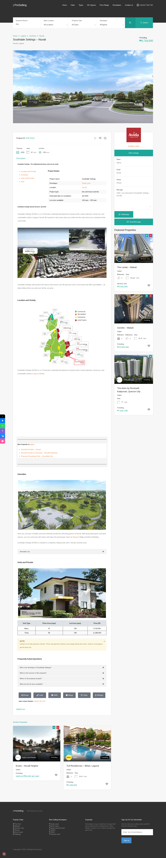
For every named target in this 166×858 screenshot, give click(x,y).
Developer (103, 20)
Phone (119, 180)
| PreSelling (20, 5)
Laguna (23, 36)
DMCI (52, 832)
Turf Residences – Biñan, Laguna (83, 766)
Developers (117, 5)
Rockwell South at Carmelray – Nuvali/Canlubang (39, 453)
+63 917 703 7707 (146, 5)
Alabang (18, 834)
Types (81, 5)
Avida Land (86, 183)
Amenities (24, 175)
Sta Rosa (32, 36)
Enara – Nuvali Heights (27, 766)
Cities (73, 5)
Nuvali (41, 36)
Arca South (19, 832)
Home (64, 5)
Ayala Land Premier (29, 757)
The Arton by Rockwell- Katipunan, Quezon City (128, 390)
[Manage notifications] (4, 854)
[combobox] (55, 25)
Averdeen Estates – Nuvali (31, 449)
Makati (17, 826)
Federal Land (55, 834)
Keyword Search (22, 20)
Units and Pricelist (27, 178)
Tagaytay (75, 537)
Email (118, 169)
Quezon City (19, 828)
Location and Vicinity (28, 171)
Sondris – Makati (125, 328)
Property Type (77, 20)
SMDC (75, 757)
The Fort (18, 824)
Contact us (129, 5)
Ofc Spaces (91, 5)
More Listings (134, 153)
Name (118, 159)
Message (120, 190)
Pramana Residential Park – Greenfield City (37, 456)
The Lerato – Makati (127, 267)
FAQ (22, 182)
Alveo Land (127, 259)
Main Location (49, 20)
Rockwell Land (128, 380)
